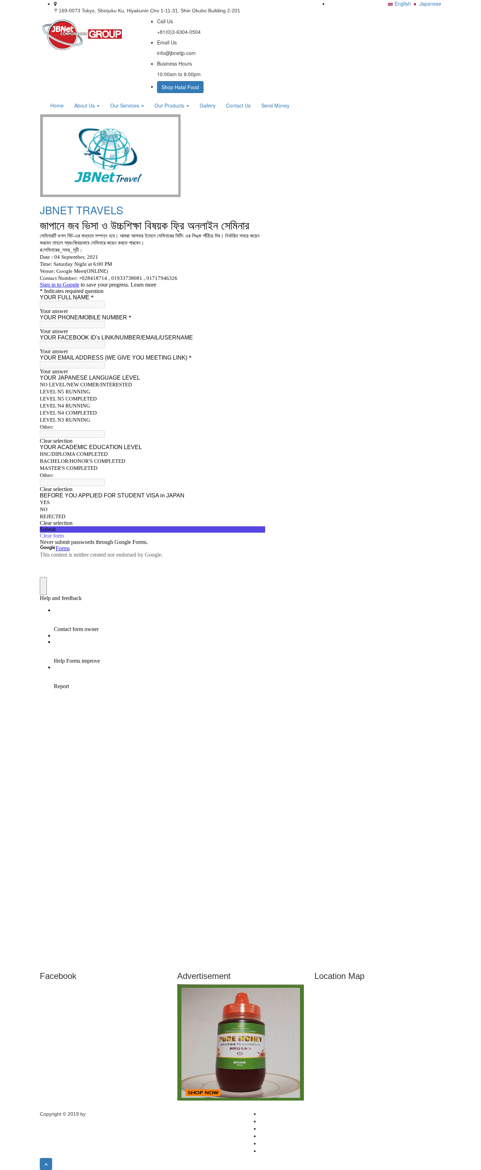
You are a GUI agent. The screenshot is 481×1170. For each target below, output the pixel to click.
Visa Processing (277, 1136)
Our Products (170, 105)
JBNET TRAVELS (81, 210)
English (403, 3)
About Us (85, 105)
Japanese (430, 3)
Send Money (275, 105)
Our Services (125, 105)
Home (57, 105)
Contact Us (238, 105)
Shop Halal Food (180, 87)
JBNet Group (101, 1114)
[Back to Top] (46, 1164)
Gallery (207, 105)
